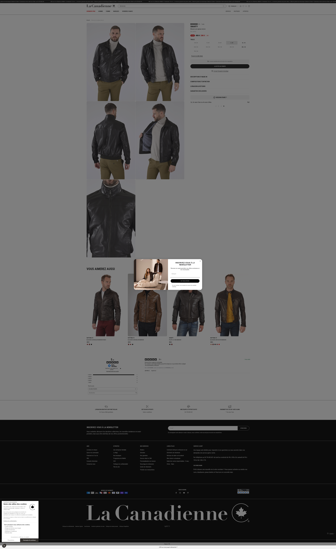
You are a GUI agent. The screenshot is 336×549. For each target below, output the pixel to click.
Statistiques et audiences (11, 531)
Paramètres (11, 540)
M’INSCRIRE (185, 281)
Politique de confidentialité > (10, 521)
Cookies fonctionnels (10, 529)
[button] (4, 546)
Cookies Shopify (9, 526)
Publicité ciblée (8, 533)
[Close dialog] (200, 261)
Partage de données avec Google (13, 528)
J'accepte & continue (29, 540)
